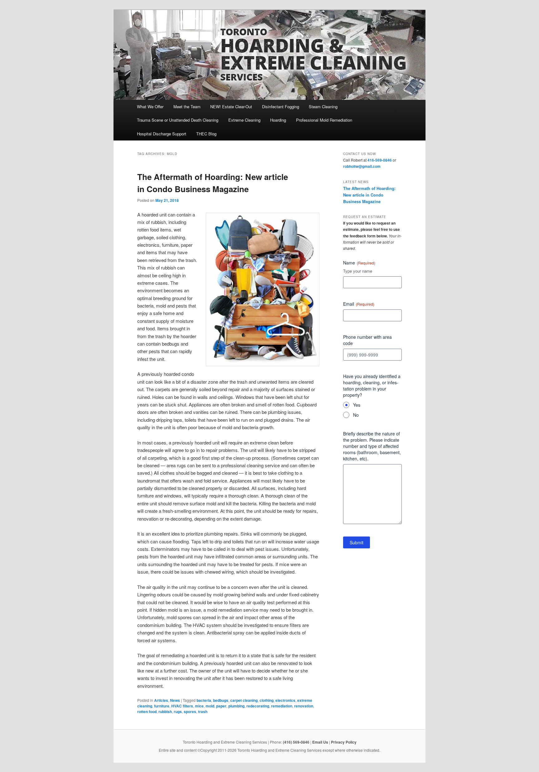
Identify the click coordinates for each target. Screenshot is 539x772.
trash (202, 711)
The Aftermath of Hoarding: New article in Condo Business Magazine (369, 194)
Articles (161, 700)
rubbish (165, 711)
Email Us (320, 742)
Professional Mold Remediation (324, 120)
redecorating (257, 706)
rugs (178, 711)
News (175, 700)
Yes (356, 405)
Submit (356, 542)
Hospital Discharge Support (161, 134)
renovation (303, 706)
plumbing (236, 706)
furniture (161, 706)
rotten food (147, 711)
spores (190, 711)
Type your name (357, 271)
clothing (267, 700)
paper (221, 706)
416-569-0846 (379, 160)
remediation (281, 706)
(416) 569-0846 (296, 742)
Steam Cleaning (323, 106)
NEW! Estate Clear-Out (231, 106)
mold (210, 706)
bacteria (204, 700)
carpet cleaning (244, 700)
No (356, 415)
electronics (285, 700)
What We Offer (150, 106)
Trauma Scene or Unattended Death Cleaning (177, 120)
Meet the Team (187, 106)
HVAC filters (182, 706)
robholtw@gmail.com (362, 166)
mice (199, 706)
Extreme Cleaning (244, 120)
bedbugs (220, 700)
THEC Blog (206, 134)
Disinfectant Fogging (280, 106)
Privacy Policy (344, 742)
